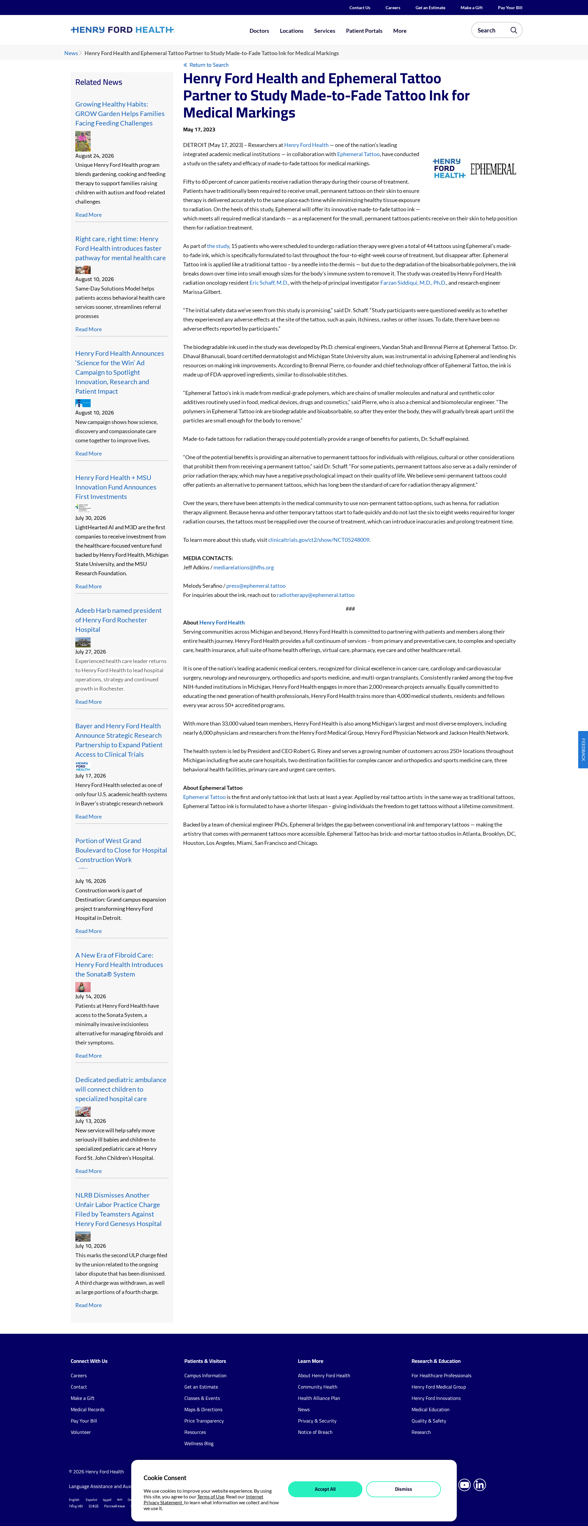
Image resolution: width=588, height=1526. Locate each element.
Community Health (317, 1386)
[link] (145, 30)
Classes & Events (202, 1398)
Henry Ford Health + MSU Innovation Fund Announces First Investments (115, 487)
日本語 (94, 1506)
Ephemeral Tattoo (358, 154)
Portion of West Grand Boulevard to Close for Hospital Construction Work (121, 850)
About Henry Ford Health (324, 1375)
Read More (88, 214)
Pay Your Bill (510, 7)
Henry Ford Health (306, 144)
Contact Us (359, 7)
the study (218, 245)
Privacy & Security (317, 1420)
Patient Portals (364, 30)
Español (91, 1500)
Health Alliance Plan (319, 1398)
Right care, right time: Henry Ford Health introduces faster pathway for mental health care (120, 248)
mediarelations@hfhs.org (243, 567)
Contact (79, 1386)
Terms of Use (210, 1496)
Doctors (259, 30)
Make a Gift (472, 7)
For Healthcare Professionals (441, 1375)
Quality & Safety (429, 1420)
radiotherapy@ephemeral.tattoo (316, 594)
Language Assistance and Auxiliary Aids (110, 1486)
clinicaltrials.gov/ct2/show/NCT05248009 (318, 539)
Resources (195, 1432)
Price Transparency (204, 1420)
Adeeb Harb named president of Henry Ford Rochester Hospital (118, 619)
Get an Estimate (430, 7)
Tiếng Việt (76, 1506)
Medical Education (431, 1409)
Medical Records (87, 1409)
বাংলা (119, 1500)
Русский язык (114, 1506)
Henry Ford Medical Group (439, 1386)
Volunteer (81, 1432)
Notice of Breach (315, 1432)
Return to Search (209, 65)
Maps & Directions (203, 1409)
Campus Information (205, 1375)
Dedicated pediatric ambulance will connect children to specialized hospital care (121, 1089)
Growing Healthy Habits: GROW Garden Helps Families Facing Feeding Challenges (120, 113)
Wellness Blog (198, 1443)
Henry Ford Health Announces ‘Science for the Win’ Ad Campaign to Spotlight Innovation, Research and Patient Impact (119, 372)
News (71, 53)
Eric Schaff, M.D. (269, 282)
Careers (393, 7)
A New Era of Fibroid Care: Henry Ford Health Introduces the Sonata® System (119, 964)
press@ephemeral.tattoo (256, 585)
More (400, 30)
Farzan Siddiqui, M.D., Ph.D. (413, 282)
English (74, 1500)
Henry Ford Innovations (436, 1398)
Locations (291, 30)
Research (421, 1432)
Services (324, 30)
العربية (107, 1500)
